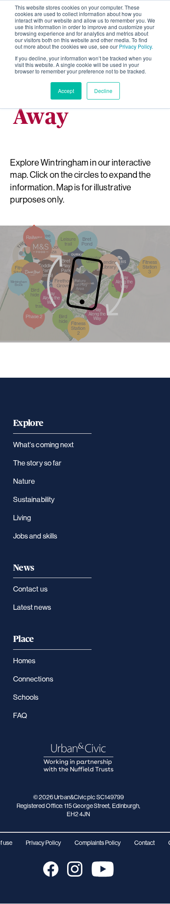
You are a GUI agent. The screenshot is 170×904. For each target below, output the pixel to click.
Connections (33, 678)
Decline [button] (103, 90)
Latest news (32, 607)
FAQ (20, 715)
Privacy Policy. (136, 46)
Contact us (30, 588)
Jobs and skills (35, 535)
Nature (24, 480)
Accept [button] (66, 90)
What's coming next (43, 444)
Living (22, 517)
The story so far (37, 462)
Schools (26, 696)
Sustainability (33, 499)
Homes (24, 660)
